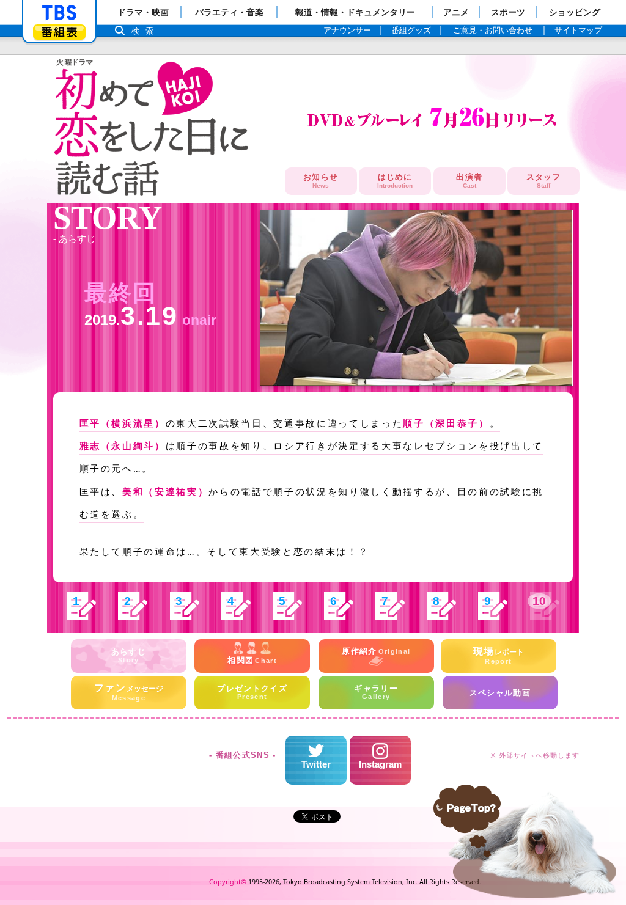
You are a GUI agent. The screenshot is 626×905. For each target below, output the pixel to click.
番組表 (59, 32)
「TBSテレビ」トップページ (59, 13)
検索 (145, 30)
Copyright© (227, 881)
